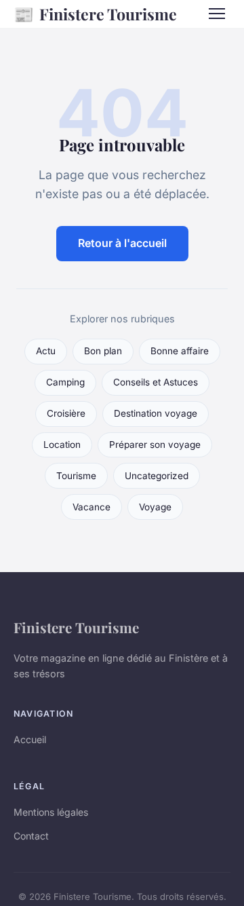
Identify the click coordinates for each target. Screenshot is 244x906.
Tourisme (76, 475)
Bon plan (103, 350)
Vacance (91, 507)
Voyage (155, 507)
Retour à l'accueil (122, 243)
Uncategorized (156, 475)
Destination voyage (155, 413)
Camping (65, 382)
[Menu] (216, 13)
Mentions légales (51, 812)
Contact (31, 836)
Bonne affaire (179, 350)
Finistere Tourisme (95, 13)
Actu (46, 350)
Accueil (30, 739)
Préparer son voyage (155, 444)
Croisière (66, 413)
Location (62, 444)
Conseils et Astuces (155, 382)
